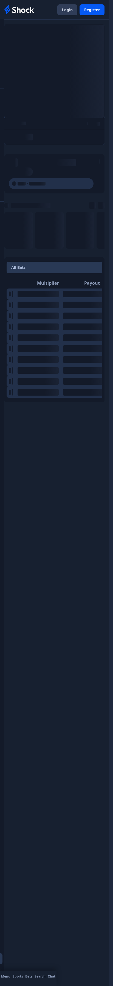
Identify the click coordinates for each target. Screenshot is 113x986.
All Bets (18, 267)
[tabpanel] (54, 338)
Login (67, 9)
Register (92, 9)
